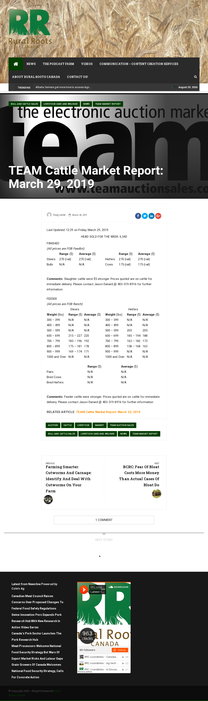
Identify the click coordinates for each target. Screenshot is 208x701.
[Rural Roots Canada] (16, 63)
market (99, 425)
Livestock (83, 425)
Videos (87, 64)
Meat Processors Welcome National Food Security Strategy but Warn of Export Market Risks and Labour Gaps (37, 652)
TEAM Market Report (108, 104)
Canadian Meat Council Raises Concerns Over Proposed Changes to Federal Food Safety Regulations (37, 602)
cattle (68, 425)
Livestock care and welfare (61, 104)
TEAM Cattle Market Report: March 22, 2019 (108, 412)
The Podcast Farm (58, 64)
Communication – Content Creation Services (139, 64)
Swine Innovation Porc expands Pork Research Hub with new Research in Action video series (37, 621)
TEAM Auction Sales (122, 425)
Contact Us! (77, 77)
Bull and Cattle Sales (24, 104)
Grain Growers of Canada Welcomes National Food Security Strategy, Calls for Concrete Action (38, 671)
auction (53, 425)
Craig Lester (59, 215)
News (31, 64)
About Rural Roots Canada (36, 77)
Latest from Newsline (26, 584)
